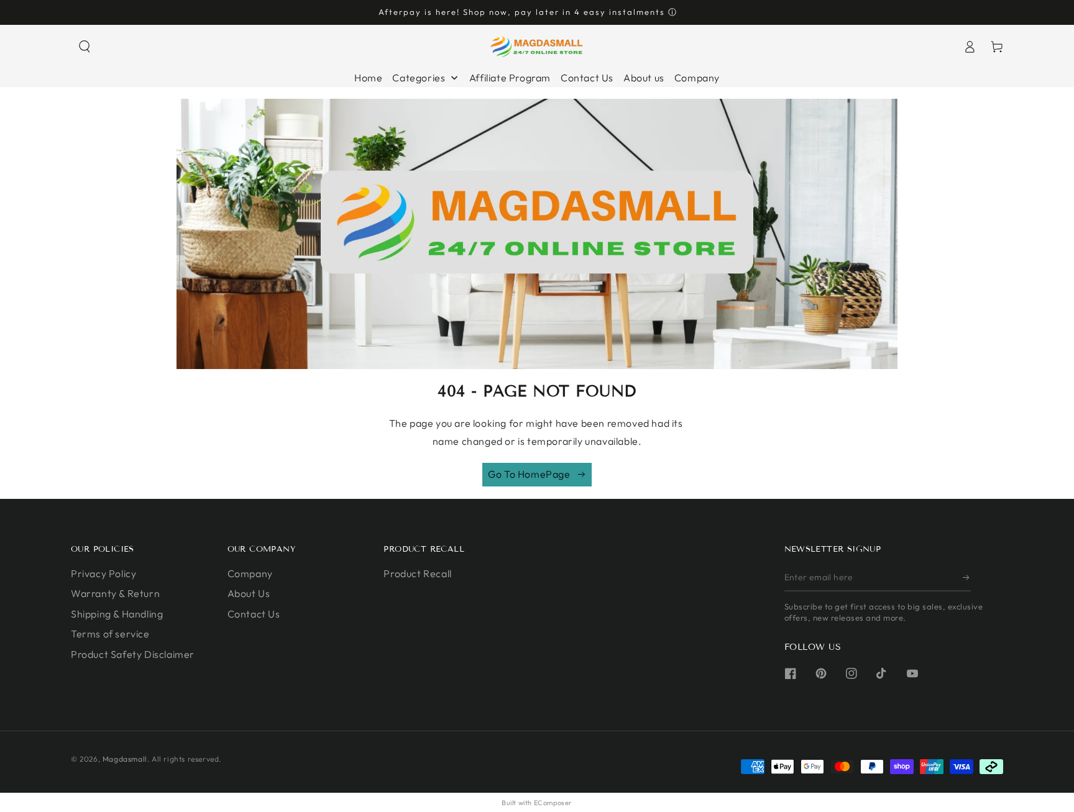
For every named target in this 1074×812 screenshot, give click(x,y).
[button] (84, 46)
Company (250, 573)
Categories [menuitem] (418, 77)
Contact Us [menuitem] (587, 77)
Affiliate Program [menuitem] (510, 77)
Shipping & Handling (117, 614)
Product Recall (417, 573)
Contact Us (253, 614)
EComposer (553, 802)
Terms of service (110, 633)
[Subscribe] (967, 577)
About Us (248, 593)
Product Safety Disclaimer (133, 654)
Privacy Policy (103, 573)
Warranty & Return (115, 593)
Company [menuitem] (697, 77)
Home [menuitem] (368, 77)
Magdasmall (125, 759)
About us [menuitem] (643, 77)
